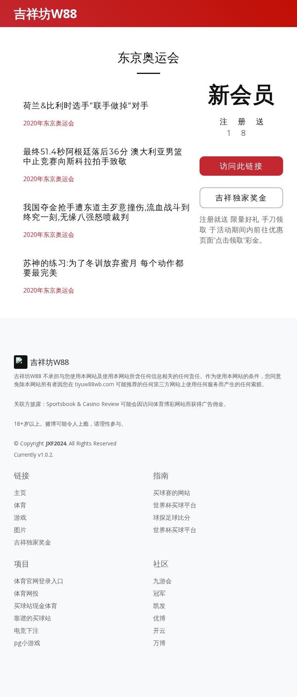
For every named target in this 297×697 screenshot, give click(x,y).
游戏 (20, 517)
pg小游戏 (27, 643)
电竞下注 (26, 630)
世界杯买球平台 (174, 505)
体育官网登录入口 (38, 581)
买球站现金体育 (35, 605)
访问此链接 (241, 166)
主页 (20, 492)
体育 (20, 505)
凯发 (159, 605)
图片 (20, 530)
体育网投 (26, 593)
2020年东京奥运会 (48, 123)
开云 (159, 630)
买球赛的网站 (171, 492)
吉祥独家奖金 (241, 197)
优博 (159, 618)
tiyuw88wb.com (94, 384)
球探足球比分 (171, 517)
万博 (159, 643)
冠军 (159, 593)
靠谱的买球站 (32, 618)
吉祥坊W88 (45, 13)
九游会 (162, 581)
